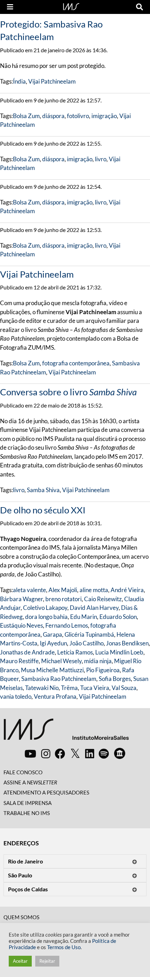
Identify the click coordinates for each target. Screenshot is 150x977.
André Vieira (127, 590)
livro (100, 159)
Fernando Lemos (66, 625)
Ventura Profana (55, 696)
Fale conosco (23, 772)
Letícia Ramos (75, 652)
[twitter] (75, 753)
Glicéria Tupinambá (89, 634)
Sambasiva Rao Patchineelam (58, 678)
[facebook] (60, 753)
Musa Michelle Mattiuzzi (52, 670)
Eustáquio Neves (21, 625)
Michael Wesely (61, 661)
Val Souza (124, 687)
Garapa (52, 634)
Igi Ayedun (53, 643)
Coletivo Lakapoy (45, 607)
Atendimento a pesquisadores (46, 792)
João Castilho (86, 643)
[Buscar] (140, 7)
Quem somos (21, 917)
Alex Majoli (62, 590)
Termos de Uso (64, 947)
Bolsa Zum (26, 115)
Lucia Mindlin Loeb (119, 652)
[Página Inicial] (71, 6)
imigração (104, 115)
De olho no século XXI (42, 509)
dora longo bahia (46, 616)
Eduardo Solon (118, 616)
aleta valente (29, 590)
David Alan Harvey (94, 607)
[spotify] (104, 753)
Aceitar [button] (20, 961)
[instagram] (45, 753)
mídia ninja (98, 661)
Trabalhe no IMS (26, 813)
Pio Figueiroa (103, 670)
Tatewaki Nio (42, 687)
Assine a (30, 782)
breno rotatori (63, 599)
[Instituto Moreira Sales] (66, 732)
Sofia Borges (115, 678)
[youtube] (30, 753)
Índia (19, 81)
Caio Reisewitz (103, 599)
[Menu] (10, 7)
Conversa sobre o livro (68, 391)
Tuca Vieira (94, 687)
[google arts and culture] (120, 753)
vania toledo (15, 696)
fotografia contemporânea (76, 363)
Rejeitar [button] (47, 961)
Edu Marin (83, 616)
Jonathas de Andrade (27, 652)
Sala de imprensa (27, 803)
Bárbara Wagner (21, 599)
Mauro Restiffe (19, 661)
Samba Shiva (43, 490)
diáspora (53, 115)
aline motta (94, 590)
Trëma (69, 687)
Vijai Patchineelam (52, 81)
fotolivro (78, 115)
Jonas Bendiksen (127, 643)
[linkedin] (89, 753)
